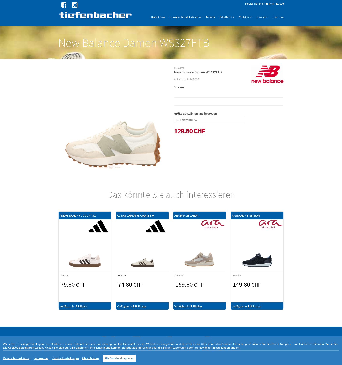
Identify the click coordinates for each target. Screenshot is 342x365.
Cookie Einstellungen (65, 358)
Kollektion (158, 17)
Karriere (262, 17)
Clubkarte (245, 17)
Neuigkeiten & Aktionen (185, 17)
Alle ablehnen (90, 358)
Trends (210, 17)
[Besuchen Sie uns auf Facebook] (63, 4)
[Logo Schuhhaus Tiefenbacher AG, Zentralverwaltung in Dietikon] (96, 15)
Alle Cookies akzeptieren (119, 358)
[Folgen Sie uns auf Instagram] (74, 4)
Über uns (278, 17)
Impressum (41, 358)
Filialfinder (227, 17)
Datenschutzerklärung (16, 358)
